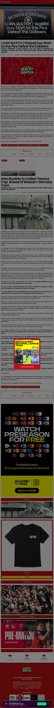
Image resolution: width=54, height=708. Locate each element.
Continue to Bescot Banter (27, 366)
